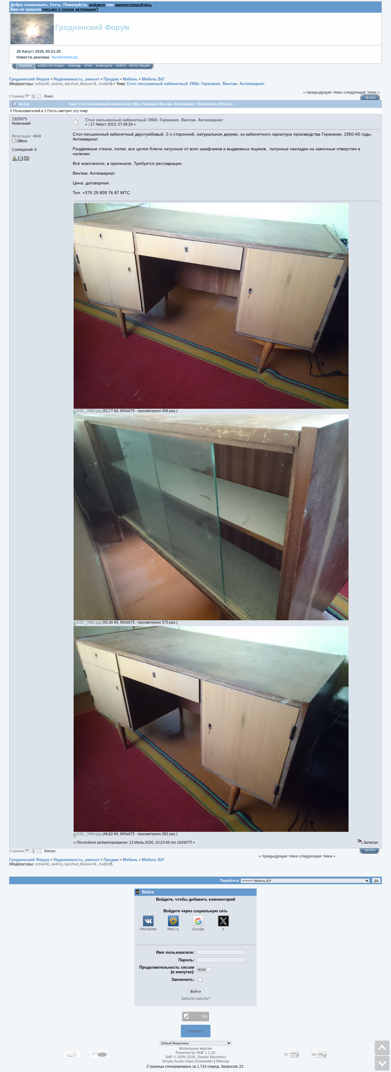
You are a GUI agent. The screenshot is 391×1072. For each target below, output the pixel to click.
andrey (57, 84)
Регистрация (139, 65)
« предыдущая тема (322, 92)
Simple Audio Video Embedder (187, 1061)
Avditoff (105, 84)
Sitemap (222, 1061)
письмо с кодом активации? (70, 9)
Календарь (104, 65)
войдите (97, 4)
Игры (88, 65)
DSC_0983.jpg (88, 411)
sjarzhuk (71, 84)
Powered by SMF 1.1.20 (195, 1053)
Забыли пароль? (195, 998)
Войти (121, 65)
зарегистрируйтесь (133, 4)
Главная (25, 65)
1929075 (19, 119)
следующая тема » (361, 92)
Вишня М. (88, 84)
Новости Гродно (51, 65)
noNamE (42, 84)
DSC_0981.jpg (88, 622)
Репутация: (21, 136)
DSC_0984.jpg (88, 834)
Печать (370, 97)
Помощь (74, 65)
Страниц (17, 96)
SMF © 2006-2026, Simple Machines (195, 1057)
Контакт (195, 1031)
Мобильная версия (195, 1048)
